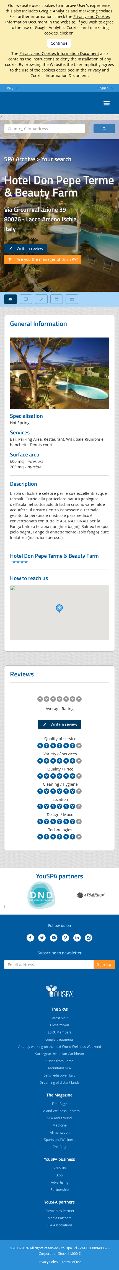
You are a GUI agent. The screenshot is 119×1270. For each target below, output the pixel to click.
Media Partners (59, 1218)
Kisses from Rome (59, 1061)
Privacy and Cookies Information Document (59, 53)
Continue (59, 43)
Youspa (59, 991)
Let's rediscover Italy (59, 1075)
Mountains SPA (59, 1068)
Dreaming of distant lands (59, 1082)
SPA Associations (59, 1225)
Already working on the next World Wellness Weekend (59, 1046)
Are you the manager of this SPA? (45, 259)
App (59, 1175)
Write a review (28, 248)
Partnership (60, 1189)
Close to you (59, 1025)
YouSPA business (59, 1159)
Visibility (59, 1168)
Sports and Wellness (59, 1139)
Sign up (104, 964)
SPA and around (59, 1118)
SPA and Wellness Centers (60, 1111)
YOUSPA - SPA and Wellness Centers (18, 101)
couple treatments (59, 1039)
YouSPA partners (59, 1202)
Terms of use (72, 1262)
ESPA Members (59, 1032)
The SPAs (59, 1009)
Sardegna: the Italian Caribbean (59, 1053)
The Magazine (59, 1095)
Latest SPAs (59, 1018)
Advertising (59, 1182)
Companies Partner (59, 1210)
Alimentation (59, 1132)
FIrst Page (59, 1103)
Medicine (60, 1125)
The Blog (59, 1146)
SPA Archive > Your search (37, 159)
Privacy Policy (47, 1262)
